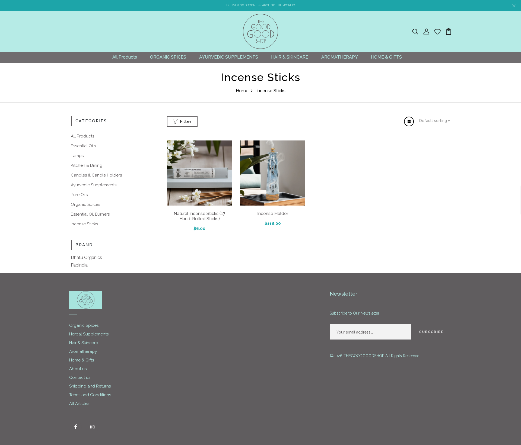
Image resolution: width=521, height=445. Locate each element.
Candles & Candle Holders (96, 175)
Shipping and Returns (90, 386)
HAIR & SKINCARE (289, 57)
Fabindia (79, 265)
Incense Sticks (84, 224)
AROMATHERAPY (339, 57)
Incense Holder (272, 213)
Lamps (77, 155)
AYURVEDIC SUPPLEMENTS (228, 57)
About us (78, 368)
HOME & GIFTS (386, 57)
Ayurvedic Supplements (93, 185)
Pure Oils (79, 194)
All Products (124, 57)
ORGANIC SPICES (168, 57)
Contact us (79, 377)
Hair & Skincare (83, 342)
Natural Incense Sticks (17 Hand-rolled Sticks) (199, 216)
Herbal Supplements (89, 334)
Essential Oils (83, 145)
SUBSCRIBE (431, 332)
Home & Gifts (81, 360)
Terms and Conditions (90, 394)
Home (242, 90)
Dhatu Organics (86, 257)
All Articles (79, 403)
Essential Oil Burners (90, 214)
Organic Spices (85, 204)
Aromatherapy (83, 351)
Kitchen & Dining (86, 165)
